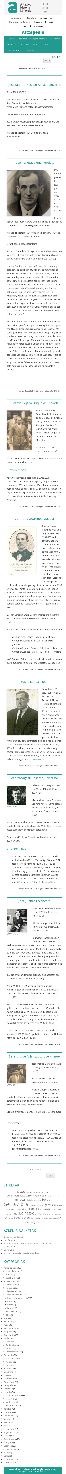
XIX (59, 1217)
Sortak (7, 1455)
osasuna (57, 1214)
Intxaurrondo (10, 1209)
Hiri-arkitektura (12, 1311)
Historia (7, 1392)
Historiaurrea (12, 1405)
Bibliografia (55, 38)
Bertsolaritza (10, 1328)
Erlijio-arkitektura (13, 1291)
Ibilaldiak (49, 22)
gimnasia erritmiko (36, 1205)
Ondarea (30, 50)
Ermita (10, 1301)
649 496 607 (41, 1471)
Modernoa (10, 1402)
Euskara (7, 1375)
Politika (7, 1425)
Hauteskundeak (13, 1271)
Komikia (7, 1408)
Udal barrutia (12, 1277)
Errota (10, 1304)
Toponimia (9, 1459)
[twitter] (47, 4)
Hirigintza (8, 1462)
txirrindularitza (37, 1218)
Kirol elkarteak (12, 1351)
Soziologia (8, 1452)
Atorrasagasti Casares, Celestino (34, 778)
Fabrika (10, 1308)
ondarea (40, 1213)
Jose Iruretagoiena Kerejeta (34, 162)
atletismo (44, 1192)
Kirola (36, 44)
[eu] (54, 56)
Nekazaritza (11, 1358)
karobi (26, 1209)
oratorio (50, 1214)
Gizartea (8, 1445)
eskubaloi (29, 1200)
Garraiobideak (10, 1378)
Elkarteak (8, 1321)
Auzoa (7, 1324)
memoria (57, 1209)
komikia (34, 1209)
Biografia (8, 1331)
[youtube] (43, 7)
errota (20, 1199)
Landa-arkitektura (14, 1294)
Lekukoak (21, 26)
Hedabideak (9, 1415)
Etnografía (8, 1371)
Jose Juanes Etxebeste (34, 901)
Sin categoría (10, 1439)
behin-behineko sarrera (20, 1195)
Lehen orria (9, 1429)
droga (47, 1196)
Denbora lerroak (15, 50)
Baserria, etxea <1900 (17, 1298)
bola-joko (39, 1195)
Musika (7, 1418)
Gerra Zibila (24, 44)
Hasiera (10, 38)
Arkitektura (9, 1281)
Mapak (45, 44)
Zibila (8, 1314)
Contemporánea (13, 1395)
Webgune (8, 1442)
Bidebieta (11, 44)
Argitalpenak (46, 18)
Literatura (8, 1412)
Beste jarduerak (37, 26)
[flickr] (47, 7)
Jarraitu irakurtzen (34, 759)
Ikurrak (9, 1274)
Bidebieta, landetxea (13, 1236)
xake (55, 1218)
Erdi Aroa (10, 1398)
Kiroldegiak (11, 1345)
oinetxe (27, 1213)
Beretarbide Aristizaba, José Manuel (34, 1056)
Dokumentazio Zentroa (19, 22)
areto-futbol (32, 1192)
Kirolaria (9, 1348)
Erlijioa (7, 1435)
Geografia (8, 1385)
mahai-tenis (48, 1209)
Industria (10, 1287)
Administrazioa (11, 1267)
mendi (8, 1214)
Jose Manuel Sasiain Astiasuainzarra (34, 85)
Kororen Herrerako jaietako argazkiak (21, 1253)
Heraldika (8, 1388)
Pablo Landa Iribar (34, 682)
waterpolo (48, 1218)
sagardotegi (22, 1217)
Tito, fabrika (9, 1240)
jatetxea (19, 1209)
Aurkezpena (16, 18)
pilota (9, 1217)
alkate (21, 1192)
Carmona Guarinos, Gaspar (34, 519)
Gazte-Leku (9, 1249)
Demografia (9, 1335)
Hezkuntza (9, 1368)
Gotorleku (10, 1284)
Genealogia (9, 1382)
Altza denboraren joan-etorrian (32, 38)
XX (26, 1222)
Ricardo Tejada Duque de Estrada (34, 403)
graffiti (59, 1205)
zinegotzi (34, 1221)
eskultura (37, 1200)
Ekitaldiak (10, 1341)
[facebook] (43, 4)
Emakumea (11, 1449)
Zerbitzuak (11, 1365)
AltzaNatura (31, 18)
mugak (16, 1213)
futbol (46, 1199)
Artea (6, 1318)
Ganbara (38, 22)
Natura (7, 1422)
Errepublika (54, 1196)
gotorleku (51, 1205)
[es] (60, 56)
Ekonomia (8, 1355)
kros (41, 1209)
